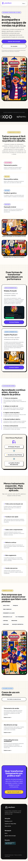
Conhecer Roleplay (14, 322)
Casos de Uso (8, 826)
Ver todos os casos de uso (14, 699)
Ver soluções (14, 46)
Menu (23, 3)
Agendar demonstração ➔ (14, 792)
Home (6, 833)
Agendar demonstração (14, 41)
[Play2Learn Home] (6, 3)
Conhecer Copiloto (14, 367)
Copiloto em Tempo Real (10, 823)
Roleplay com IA (8, 821)
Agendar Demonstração (10, 835)
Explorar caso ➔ (7, 717)
